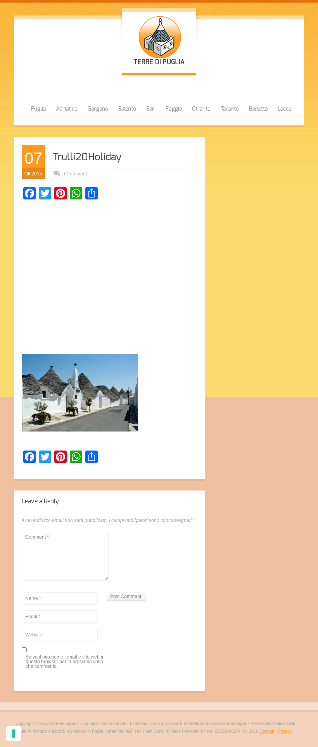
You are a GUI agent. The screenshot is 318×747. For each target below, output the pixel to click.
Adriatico (67, 109)
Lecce (284, 109)
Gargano (98, 109)
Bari (151, 109)
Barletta (258, 109)
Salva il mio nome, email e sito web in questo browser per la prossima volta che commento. (65, 662)
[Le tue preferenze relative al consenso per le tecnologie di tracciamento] (13, 733)
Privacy (285, 731)
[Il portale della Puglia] (159, 65)
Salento (127, 109)
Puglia (38, 109)
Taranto (230, 109)
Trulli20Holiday (87, 157)
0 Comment (74, 174)
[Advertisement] (109, 279)
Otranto (201, 109)
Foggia (174, 109)
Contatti (266, 731)
